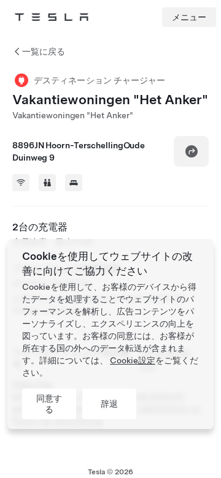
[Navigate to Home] (51, 17)
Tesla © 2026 (110, 472)
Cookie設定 (132, 360)
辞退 (109, 404)
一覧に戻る (43, 51)
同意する (49, 403)
